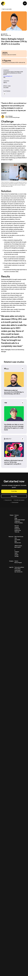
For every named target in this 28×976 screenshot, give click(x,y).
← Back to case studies (6, 9)
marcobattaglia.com (7, 76)
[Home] (3, 3)
